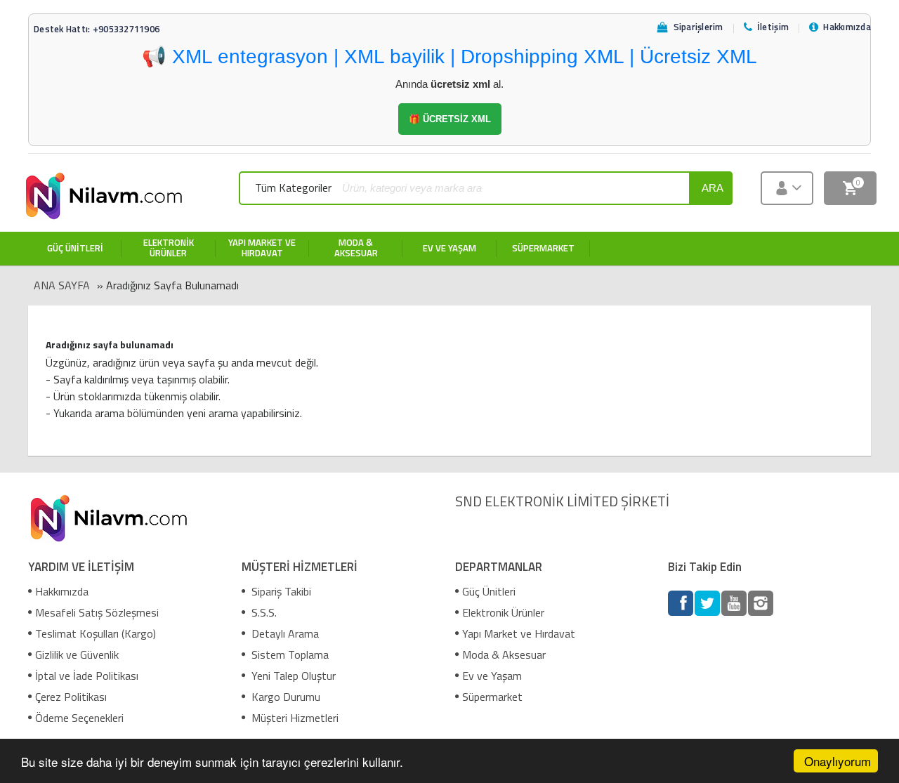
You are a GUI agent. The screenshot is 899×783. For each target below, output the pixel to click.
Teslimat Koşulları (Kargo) (95, 633)
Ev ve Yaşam (492, 675)
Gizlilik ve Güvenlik (77, 654)
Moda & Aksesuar (504, 654)
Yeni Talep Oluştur (292, 675)
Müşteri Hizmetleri (294, 717)
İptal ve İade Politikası (86, 675)
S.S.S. (263, 612)
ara (712, 188)
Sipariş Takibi (280, 591)
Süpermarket (492, 696)
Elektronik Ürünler (503, 612)
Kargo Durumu (284, 696)
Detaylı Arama (284, 633)
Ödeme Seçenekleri (79, 717)
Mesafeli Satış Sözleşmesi (97, 612)
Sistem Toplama (289, 654)
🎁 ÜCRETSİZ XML (450, 119)
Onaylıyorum (837, 761)
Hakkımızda (61, 591)
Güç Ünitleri (489, 591)
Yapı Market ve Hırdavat (518, 633)
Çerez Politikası (71, 696)
